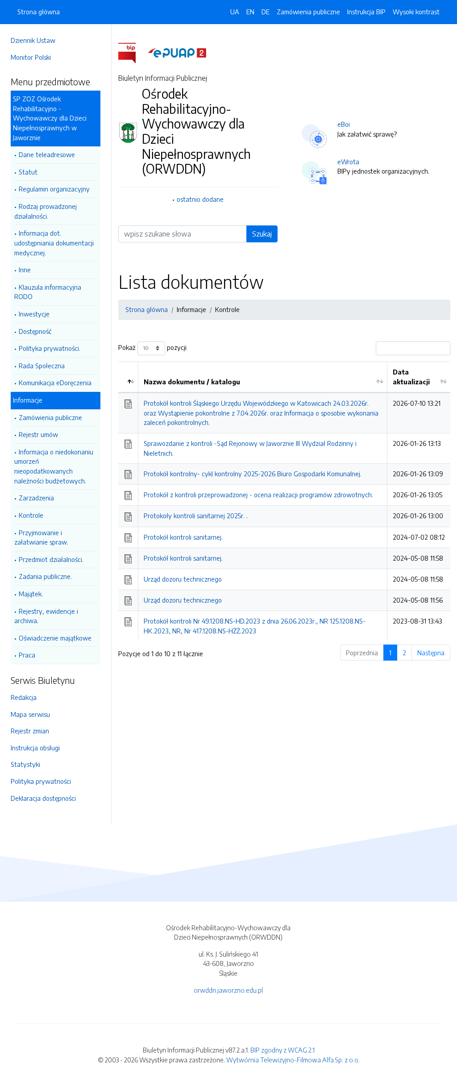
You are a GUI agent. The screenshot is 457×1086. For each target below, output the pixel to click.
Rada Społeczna (42, 366)
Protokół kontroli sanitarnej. (183, 537)
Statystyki (25, 764)
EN (250, 12)
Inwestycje (34, 314)
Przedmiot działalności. (51, 559)
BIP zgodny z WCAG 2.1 (282, 1050)
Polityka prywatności (41, 781)
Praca (27, 655)
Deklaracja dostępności (43, 798)
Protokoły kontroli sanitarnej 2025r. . (196, 516)
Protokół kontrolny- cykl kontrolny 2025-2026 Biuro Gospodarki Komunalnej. (252, 474)
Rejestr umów (38, 434)
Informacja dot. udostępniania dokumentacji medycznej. (54, 242)
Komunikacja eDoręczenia (55, 383)
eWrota (348, 162)
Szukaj (262, 233)
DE (266, 12)
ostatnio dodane (200, 199)
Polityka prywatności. (49, 348)
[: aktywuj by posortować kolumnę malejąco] (128, 377)
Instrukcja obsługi (35, 748)
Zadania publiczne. (45, 576)
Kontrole (31, 515)
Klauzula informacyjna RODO (47, 292)
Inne (25, 270)
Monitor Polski (31, 57)
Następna (431, 653)
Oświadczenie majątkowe (55, 638)
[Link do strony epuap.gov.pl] (177, 52)
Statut (28, 172)
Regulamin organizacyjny (54, 189)
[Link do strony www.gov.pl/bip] (132, 52)
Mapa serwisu (30, 714)
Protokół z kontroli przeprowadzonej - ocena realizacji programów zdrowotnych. (258, 495)
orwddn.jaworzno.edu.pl (228, 990)
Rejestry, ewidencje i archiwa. (46, 616)
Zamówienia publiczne (50, 417)
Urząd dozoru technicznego (183, 579)
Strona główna (38, 12)
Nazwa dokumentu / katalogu (192, 382)
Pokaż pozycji (152, 347)
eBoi (343, 124)
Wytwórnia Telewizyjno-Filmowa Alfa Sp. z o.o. (293, 1060)
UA (234, 12)
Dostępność (35, 331)
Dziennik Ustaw (33, 40)
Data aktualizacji (411, 377)
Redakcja (24, 697)
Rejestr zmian (30, 731)
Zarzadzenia (36, 498)
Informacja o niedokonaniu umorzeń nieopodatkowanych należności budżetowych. (53, 466)
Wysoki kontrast (416, 12)
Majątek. (31, 594)
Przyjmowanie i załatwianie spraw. (41, 537)
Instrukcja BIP (366, 12)
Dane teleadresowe (47, 154)
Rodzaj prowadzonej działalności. (45, 211)
